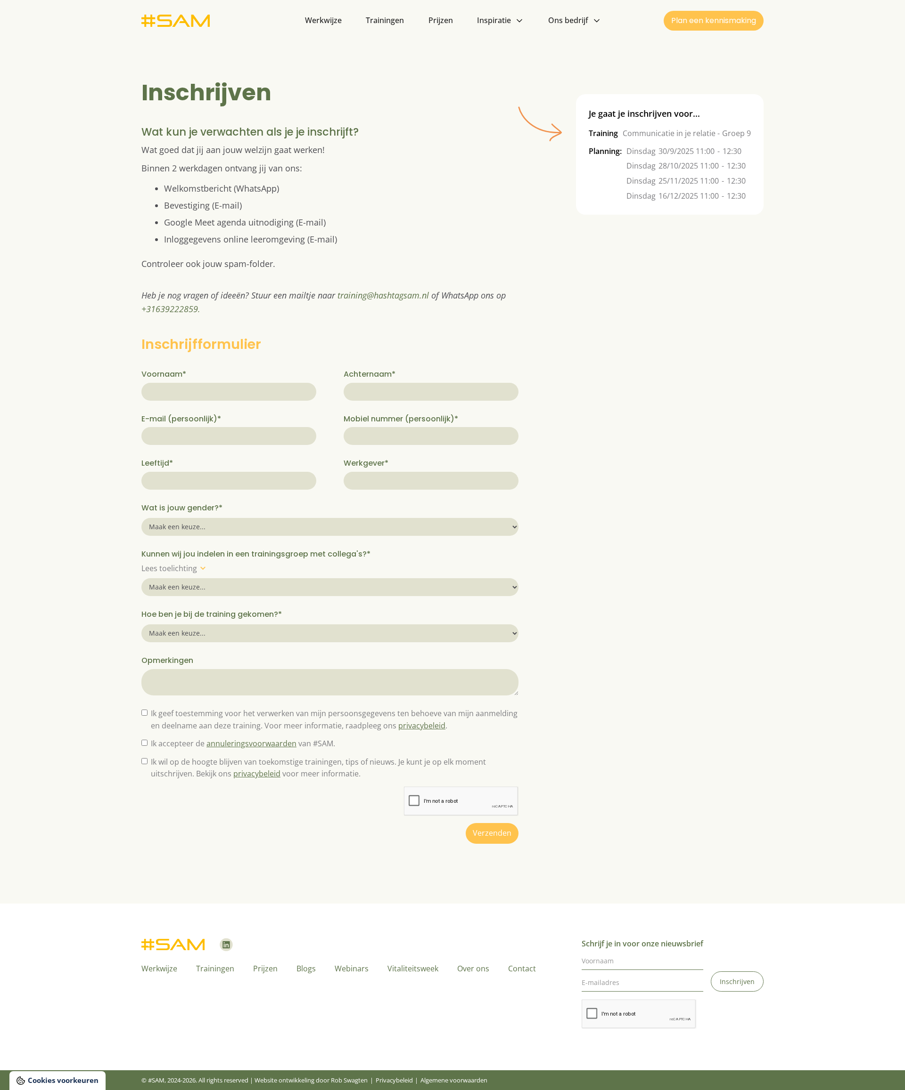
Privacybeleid (394, 1080)
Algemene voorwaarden (453, 1080)
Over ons (473, 968)
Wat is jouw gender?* (181, 507)
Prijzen (440, 20)
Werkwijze (323, 20)
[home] (175, 21)
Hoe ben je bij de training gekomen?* (211, 614)
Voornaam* (163, 374)
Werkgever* (366, 463)
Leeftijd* (157, 463)
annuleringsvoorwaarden (251, 743)
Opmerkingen (167, 660)
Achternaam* (369, 374)
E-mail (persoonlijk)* (181, 418)
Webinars (352, 968)
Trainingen (385, 20)
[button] (500, 20)
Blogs (306, 968)
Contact (522, 968)
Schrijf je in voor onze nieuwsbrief (642, 943)
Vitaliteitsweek (412, 968)
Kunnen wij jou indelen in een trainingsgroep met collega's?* (255, 554)
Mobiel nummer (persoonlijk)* (401, 418)
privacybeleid (421, 725)
